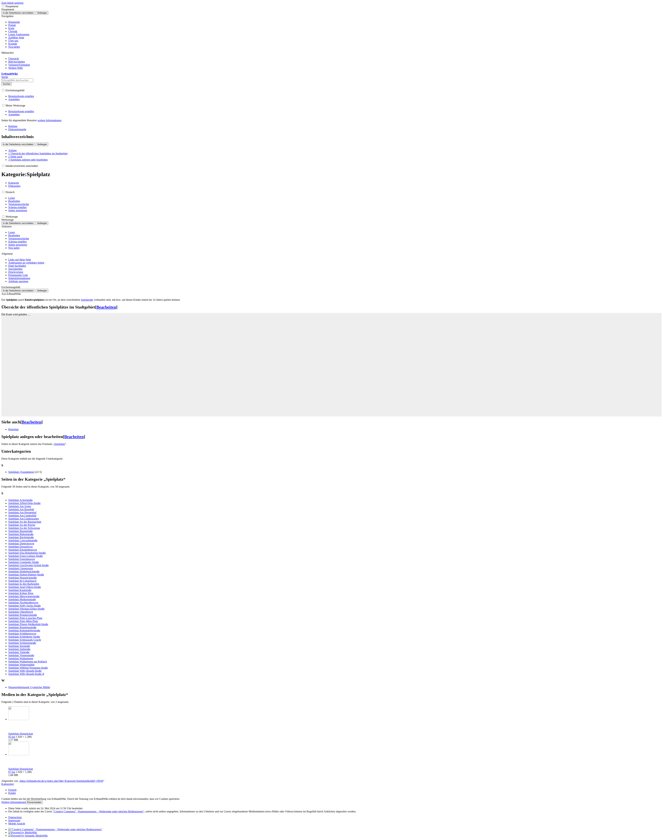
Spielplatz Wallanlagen (20, 658)
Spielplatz (59, 444)
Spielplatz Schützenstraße (22, 642)
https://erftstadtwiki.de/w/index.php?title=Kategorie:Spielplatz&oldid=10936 (61, 780)
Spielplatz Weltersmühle (21, 664)
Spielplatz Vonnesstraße (21, 655)
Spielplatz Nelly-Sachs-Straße (24, 605)
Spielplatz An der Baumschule (24, 521)
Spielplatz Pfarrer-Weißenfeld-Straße (28, 624)
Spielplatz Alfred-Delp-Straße (24, 503)
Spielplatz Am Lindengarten (23, 518)
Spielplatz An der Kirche (21, 524)
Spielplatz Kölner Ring (20, 593)
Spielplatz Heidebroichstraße (24, 571)
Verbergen (42, 13)
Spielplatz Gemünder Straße (23, 562)
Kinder (12, 793)
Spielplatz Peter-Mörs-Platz (23, 621)
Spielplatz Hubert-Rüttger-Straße (26, 574)
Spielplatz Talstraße (19, 652)
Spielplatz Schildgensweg (22, 633)
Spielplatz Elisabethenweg (22, 549)
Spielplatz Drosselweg (20, 546)
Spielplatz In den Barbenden (23, 583)
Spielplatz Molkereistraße (22, 599)
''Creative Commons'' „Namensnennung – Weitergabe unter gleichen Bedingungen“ (98, 811)
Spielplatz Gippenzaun (20, 568)
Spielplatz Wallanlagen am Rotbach (27, 661)
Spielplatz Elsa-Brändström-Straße (27, 552)
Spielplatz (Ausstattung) (21, 471)
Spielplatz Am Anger (19, 506)
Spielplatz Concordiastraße (22, 540)
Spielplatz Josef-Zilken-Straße (24, 587)
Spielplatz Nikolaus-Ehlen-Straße (26, 608)
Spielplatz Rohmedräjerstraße (24, 630)
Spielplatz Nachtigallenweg (23, 602)
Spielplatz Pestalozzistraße (22, 614)
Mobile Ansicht (16, 823)
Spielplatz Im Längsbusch (22, 580)
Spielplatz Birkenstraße (20, 534)
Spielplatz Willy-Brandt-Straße (25, 670)
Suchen (6, 84)
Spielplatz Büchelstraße (21, 537)
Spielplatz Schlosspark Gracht (24, 639)
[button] (3, 6)
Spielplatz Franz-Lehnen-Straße (25, 555)
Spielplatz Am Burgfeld (21, 509)
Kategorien (7, 784)
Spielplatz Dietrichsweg (21, 543)
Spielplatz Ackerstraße (20, 500)
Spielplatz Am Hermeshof (22, 512)
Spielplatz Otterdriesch (20, 611)
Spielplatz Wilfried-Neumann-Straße (28, 667)
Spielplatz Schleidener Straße (24, 636)
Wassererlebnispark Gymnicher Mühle (29, 687)
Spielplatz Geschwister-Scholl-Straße (28, 565)
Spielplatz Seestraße (19, 646)
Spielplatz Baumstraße (20, 531)
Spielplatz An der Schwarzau (24, 528)
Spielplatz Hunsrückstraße (22, 577)
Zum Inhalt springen (12, 2)
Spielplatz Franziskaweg (21, 559)
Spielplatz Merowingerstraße (24, 596)
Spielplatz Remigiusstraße (22, 627)
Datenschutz (15, 817)
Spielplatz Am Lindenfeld (22, 515)
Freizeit (12, 789)
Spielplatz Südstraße (19, 649)
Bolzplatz (13, 429)
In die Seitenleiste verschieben (18, 13)
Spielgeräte (87, 299)
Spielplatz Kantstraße (19, 590)
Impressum (14, 820)
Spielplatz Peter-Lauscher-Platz (25, 618)
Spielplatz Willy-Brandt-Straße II (26, 673)
